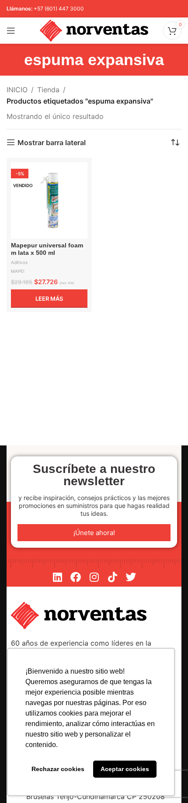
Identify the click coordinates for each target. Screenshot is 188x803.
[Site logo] (94, 29)
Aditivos (19, 262)
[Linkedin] (57, 577)
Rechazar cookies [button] (57, 768)
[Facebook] (75, 577)
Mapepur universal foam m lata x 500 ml (47, 249)
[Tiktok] (112, 577)
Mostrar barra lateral (51, 142)
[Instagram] (94, 577)
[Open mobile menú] (11, 30)
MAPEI (17, 271)
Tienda (48, 89)
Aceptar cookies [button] (125, 768)
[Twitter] (130, 577)
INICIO (17, 89)
